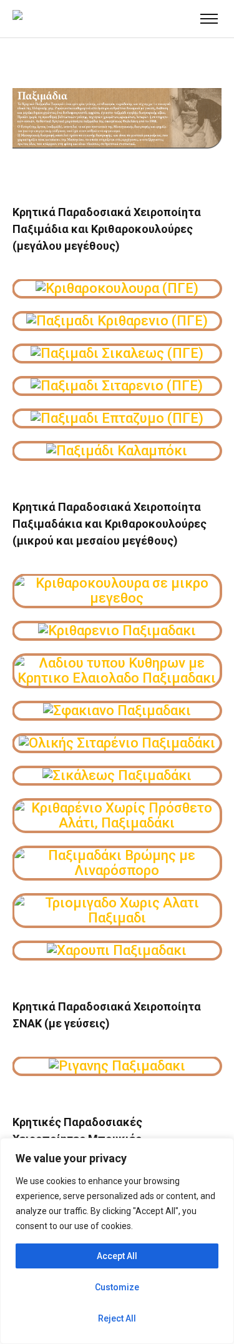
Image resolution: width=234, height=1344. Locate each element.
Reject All (117, 1318)
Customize (117, 1287)
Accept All (117, 1256)
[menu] (209, 18)
